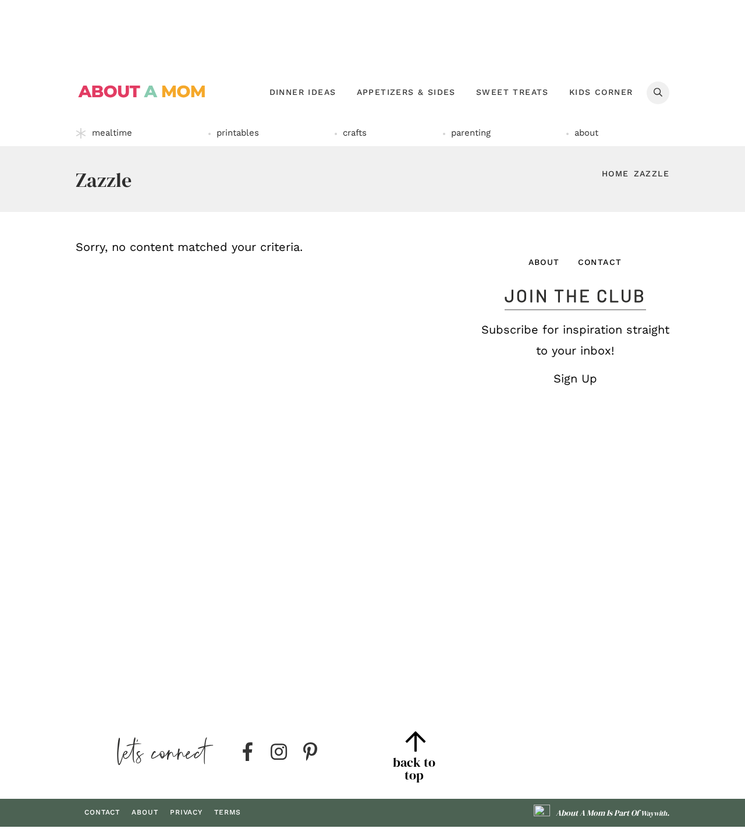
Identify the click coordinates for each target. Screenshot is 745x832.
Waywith (654, 813)
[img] (247, 752)
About (544, 262)
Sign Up (575, 378)
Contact (600, 262)
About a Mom (142, 91)
